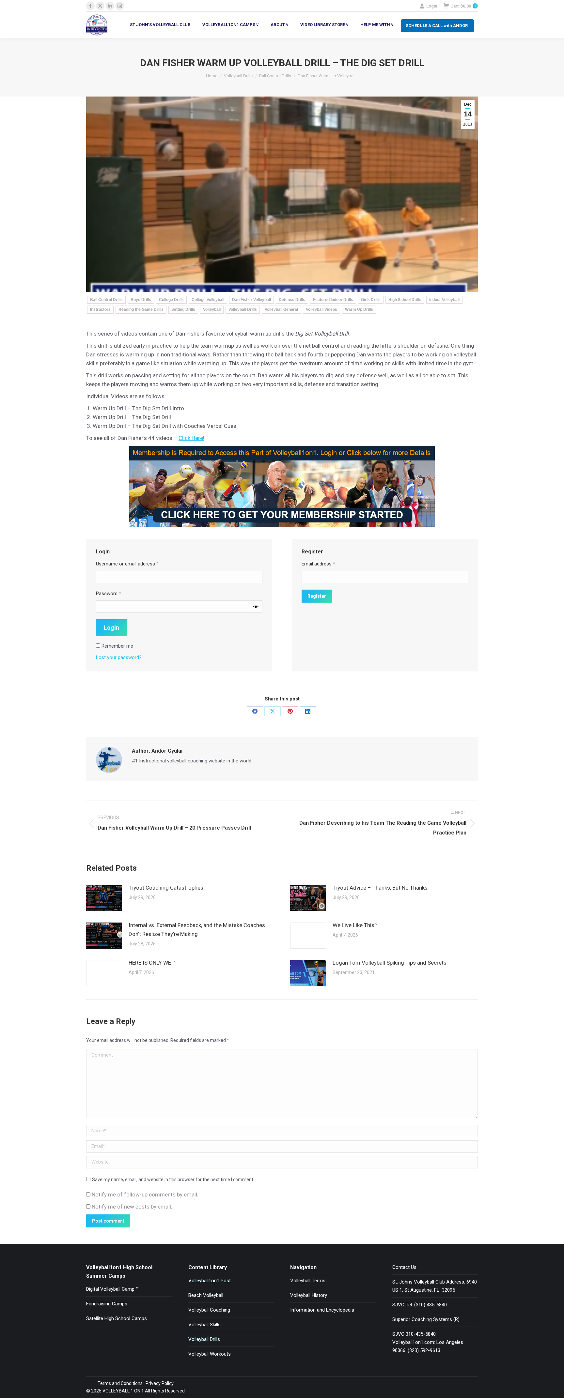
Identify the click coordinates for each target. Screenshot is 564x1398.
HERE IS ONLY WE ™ (152, 962)
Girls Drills (371, 299)
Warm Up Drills (359, 309)
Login (431, 6)
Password (108, 593)
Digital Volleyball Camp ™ (112, 1289)
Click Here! (191, 438)
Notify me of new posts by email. (132, 1206)
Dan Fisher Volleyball (251, 299)
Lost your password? (119, 657)
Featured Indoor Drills (333, 299)
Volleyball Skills (204, 1325)
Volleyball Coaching (209, 1310)
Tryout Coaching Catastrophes (166, 887)
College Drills (171, 299)
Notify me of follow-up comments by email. (145, 1194)
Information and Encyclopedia (322, 1310)
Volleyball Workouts (209, 1354)
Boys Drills (141, 299)
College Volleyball (208, 299)
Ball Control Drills (106, 299)
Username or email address (127, 564)
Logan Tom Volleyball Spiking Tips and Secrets (389, 962)
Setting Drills (183, 309)
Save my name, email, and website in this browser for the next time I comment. (173, 1179)
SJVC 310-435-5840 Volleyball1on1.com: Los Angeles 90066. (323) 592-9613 (427, 1342)
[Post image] (104, 898)
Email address (318, 564)
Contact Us (404, 1267)
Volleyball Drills (242, 309)
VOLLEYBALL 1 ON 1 (123, 1390)
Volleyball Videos (321, 309)
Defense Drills (292, 299)
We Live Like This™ (355, 925)
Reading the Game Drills (141, 309)
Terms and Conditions (120, 1383)
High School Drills (404, 299)
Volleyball (212, 309)
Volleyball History (308, 1295)
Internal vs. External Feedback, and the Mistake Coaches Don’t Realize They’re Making (197, 929)
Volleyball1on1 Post (209, 1281)
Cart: (463, 6)
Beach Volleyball (205, 1295)
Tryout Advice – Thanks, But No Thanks (380, 887)
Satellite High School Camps (116, 1318)
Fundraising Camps (106, 1304)
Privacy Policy (160, 1383)
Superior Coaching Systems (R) (426, 1319)
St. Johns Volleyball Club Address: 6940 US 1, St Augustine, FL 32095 (434, 1286)
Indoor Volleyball (444, 299)
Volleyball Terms (307, 1281)
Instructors (100, 309)
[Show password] (255, 606)
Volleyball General (281, 309)
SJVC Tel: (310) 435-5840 (419, 1305)
